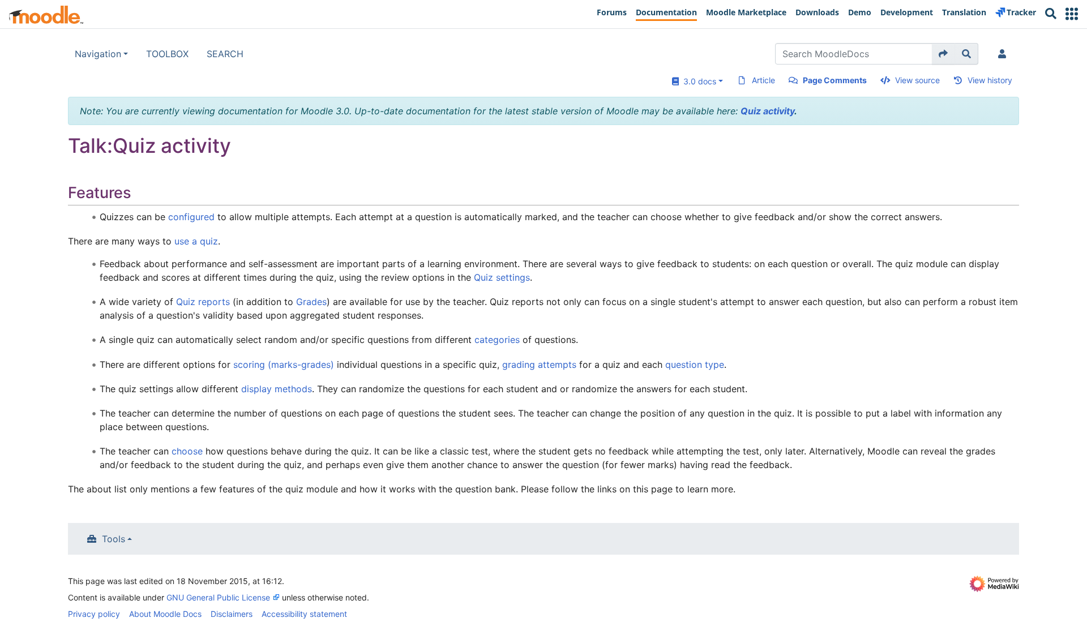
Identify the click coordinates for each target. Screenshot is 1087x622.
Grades (311, 301)
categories (497, 339)
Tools (113, 538)
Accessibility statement (304, 614)
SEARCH (225, 53)
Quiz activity (767, 111)
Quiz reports (203, 301)
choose (187, 451)
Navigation (98, 53)
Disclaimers (232, 614)
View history (990, 80)
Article (763, 80)
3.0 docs (697, 81)
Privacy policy (94, 614)
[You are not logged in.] (1004, 53)
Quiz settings (502, 277)
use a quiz (196, 241)
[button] (1071, 14)
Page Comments (835, 80)
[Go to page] (943, 54)
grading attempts (539, 364)
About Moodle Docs (165, 614)
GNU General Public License (218, 597)
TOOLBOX (167, 53)
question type (694, 364)
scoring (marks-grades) (283, 364)
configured (191, 216)
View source (917, 80)
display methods (276, 388)
